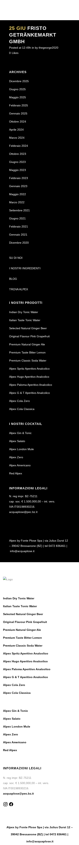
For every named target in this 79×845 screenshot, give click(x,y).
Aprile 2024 (16, 129)
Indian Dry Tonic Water (23, 312)
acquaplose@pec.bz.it (23, 512)
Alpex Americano (20, 465)
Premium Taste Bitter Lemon (27, 352)
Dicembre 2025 (19, 81)
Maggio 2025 (17, 97)
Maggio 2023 (17, 170)
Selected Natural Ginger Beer (28, 328)
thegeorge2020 (48, 47)
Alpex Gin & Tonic (20, 433)
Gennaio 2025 (18, 113)
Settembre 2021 (19, 210)
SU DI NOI (15, 257)
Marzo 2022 (17, 202)
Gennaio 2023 (18, 186)
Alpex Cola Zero (19, 401)
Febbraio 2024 (18, 145)
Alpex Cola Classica (21, 409)
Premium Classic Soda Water (27, 360)
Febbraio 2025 (18, 105)
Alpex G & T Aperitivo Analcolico (29, 392)
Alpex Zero (16, 457)
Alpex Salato (17, 441)
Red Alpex (15, 473)
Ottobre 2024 (17, 121)
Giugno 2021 (17, 218)
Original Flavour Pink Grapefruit (29, 336)
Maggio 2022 (17, 194)
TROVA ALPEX (18, 289)
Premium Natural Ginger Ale (27, 344)
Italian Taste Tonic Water (24, 320)
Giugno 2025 (17, 89)
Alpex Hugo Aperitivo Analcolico (29, 376)
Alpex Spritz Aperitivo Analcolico (29, 368)
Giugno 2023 (17, 162)
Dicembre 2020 (19, 242)
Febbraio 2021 (18, 226)
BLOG (13, 278)
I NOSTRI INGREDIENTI (25, 268)
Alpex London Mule (21, 449)
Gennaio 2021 (18, 234)
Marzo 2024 (17, 137)
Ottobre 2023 (17, 153)
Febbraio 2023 (18, 178)
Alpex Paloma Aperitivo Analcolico (30, 384)
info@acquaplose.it (22, 551)
